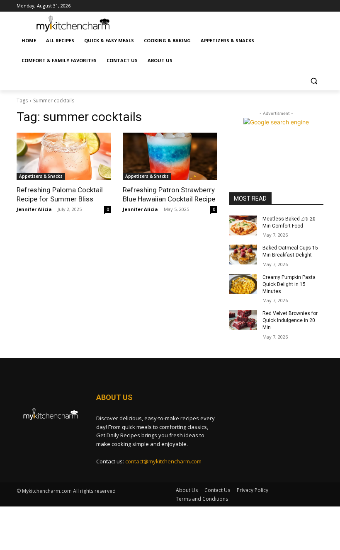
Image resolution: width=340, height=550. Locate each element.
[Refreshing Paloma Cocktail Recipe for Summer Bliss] (64, 156)
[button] (313, 80)
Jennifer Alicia (34, 209)
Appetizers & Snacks (41, 176)
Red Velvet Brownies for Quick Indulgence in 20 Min (290, 320)
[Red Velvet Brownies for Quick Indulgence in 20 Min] (243, 320)
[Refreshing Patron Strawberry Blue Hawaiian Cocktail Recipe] (170, 156)
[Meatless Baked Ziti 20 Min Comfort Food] (243, 225)
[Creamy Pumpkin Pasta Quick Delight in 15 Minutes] (243, 284)
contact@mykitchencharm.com (163, 461)
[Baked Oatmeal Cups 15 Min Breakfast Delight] (243, 254)
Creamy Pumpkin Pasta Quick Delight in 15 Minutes (289, 284)
